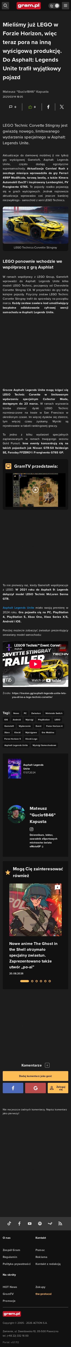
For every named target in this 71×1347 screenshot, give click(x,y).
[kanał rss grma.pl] (61, 1224)
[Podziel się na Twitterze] (62, 107)
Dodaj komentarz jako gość (35, 1076)
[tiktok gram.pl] (10, 1224)
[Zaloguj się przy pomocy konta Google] (35, 1088)
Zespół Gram (11, 1250)
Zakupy (40, 1287)
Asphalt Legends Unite (18, 608)
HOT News (10, 1287)
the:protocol (44, 1294)
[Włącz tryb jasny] (54, 6)
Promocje (9, 1301)
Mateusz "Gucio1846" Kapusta (26, 91)
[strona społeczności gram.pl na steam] (51, 1224)
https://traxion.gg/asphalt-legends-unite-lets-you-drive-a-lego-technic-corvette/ (39, 695)
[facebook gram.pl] (20, 1224)
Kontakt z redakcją (48, 1264)
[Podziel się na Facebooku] (48, 107)
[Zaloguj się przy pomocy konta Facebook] (13, 1088)
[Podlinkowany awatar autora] (16, 814)
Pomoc (40, 1250)
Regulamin (10, 1257)
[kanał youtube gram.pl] (30, 1224)
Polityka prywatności (17, 1264)
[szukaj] (5, 5)
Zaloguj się (60, 1088)
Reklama (41, 1257)
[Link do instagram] (31, 829)
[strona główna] (29, 5)
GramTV (8, 1294)
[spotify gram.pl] (41, 1224)
